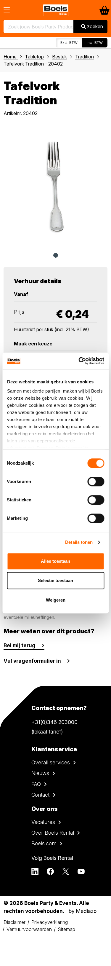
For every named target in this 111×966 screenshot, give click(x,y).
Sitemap (66, 929)
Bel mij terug (20, 645)
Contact (40, 795)
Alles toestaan (55, 561)
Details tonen (79, 542)
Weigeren (55, 599)
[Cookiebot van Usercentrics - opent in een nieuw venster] (79, 361)
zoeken (94, 26)
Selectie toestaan (55, 580)
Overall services (50, 762)
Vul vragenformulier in (32, 661)
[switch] (95, 481)
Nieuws (40, 773)
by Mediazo (82, 911)
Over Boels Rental (52, 833)
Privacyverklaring (49, 922)
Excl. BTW (69, 42)
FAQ (36, 784)
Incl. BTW (95, 42)
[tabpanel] (55, 186)
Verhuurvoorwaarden (29, 929)
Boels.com (44, 843)
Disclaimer (14, 922)
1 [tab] (55, 255)
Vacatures (43, 822)
